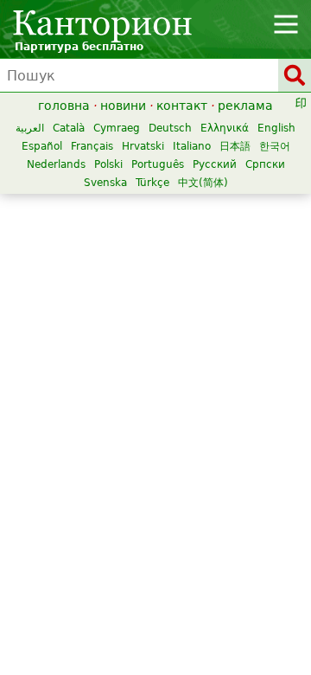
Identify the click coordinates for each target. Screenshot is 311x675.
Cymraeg (116, 128)
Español (42, 146)
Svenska (105, 183)
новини (123, 105)
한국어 (274, 146)
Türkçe (152, 183)
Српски (265, 164)
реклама (245, 105)
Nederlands (56, 164)
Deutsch (170, 128)
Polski (108, 164)
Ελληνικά (224, 128)
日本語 (235, 146)
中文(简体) (203, 183)
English (276, 128)
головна (64, 105)
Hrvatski (143, 146)
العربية (30, 128)
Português (157, 164)
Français (92, 146)
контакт (181, 105)
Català (69, 128)
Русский (215, 164)
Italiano (192, 146)
